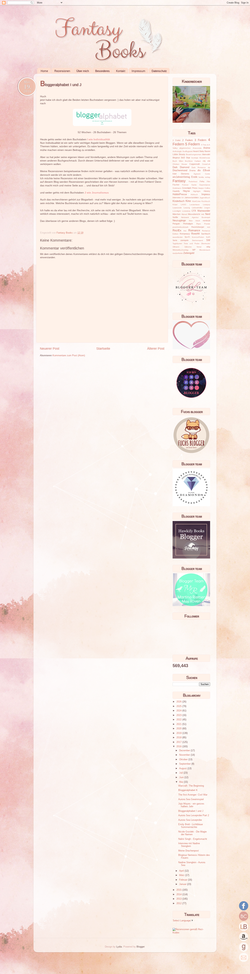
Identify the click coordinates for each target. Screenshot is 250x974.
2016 (179, 746)
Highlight (196, 191)
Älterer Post (155, 348)
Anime (206, 148)
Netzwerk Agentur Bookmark (195, 217)
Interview (177, 197)
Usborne (188, 247)
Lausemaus (194, 205)
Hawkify (176, 191)
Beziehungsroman (193, 154)
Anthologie (177, 151)
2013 (179, 899)
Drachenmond (180, 170)
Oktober (183, 759)
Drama (192, 170)
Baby (201, 151)
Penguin (176, 224)
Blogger (140, 946)
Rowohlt (195, 233)
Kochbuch (206, 201)
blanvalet (206, 154)
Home (44, 70)
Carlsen (198, 161)
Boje (188, 158)
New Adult (194, 221)
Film (208, 181)
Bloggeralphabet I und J (190, 811)
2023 (179, 715)
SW (208, 240)
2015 (179, 890)
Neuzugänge (179, 220)
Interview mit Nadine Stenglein (189, 844)
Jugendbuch (204, 198)
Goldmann (177, 188)
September (185, 764)
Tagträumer (177, 243)
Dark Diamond (181, 167)
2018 (179, 737)
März (182, 875)
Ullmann (176, 247)
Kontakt (120, 70)
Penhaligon (188, 224)
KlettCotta (196, 201)
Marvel (184, 214)
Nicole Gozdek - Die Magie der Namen (192, 833)
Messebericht (194, 214)
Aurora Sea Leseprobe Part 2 (193, 815)
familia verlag (204, 177)
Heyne (186, 191)
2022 (179, 719)
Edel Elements (181, 174)
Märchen (176, 214)
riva (184, 231)
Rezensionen (62, 70)
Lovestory (186, 211)
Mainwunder (203, 211)
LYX (194, 211)
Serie (175, 240)
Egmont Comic (202, 174)
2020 (179, 728)
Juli (181, 773)
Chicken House (180, 164)
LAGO (183, 205)
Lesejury (206, 205)
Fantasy (179, 181)
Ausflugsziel (187, 151)
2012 (179, 903)
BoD (183, 158)
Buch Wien (178, 161)
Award (196, 151)
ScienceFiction (198, 237)
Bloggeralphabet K (188, 790)
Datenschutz (159, 70)
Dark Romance (199, 167)
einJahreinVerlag (181, 177)
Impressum (138, 70)
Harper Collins (204, 188)
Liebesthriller (197, 208)
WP (193, 250)
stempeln (184, 240)
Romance (194, 230)
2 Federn (187, 140)
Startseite (103, 348)
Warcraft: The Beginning (191, 786)
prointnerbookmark (180, 227)
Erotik (194, 177)
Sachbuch (205, 234)
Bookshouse (204, 158)
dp (209, 167)
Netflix (175, 217)
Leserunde (177, 208)
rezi (208, 227)
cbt (208, 161)
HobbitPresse (180, 194)
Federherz (193, 181)
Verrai (199, 247)
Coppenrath (194, 164)
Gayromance (204, 185)
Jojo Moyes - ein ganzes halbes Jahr (191, 805)
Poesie (207, 224)
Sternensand (197, 240)
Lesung (187, 208)
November (185, 755)
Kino (188, 200)
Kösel (175, 205)
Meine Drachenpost (188, 850)
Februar (183, 880)
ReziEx (177, 230)
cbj (204, 161)
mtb (202, 214)
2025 (179, 706)
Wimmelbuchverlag (180, 250)
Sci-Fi (187, 237)
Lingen (207, 208)
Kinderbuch (178, 201)
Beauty (182, 154)
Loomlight (177, 211)
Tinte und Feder (191, 243)
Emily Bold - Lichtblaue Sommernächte (190, 825)
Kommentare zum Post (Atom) (69, 355)
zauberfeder (178, 253)
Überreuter (205, 243)
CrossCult (206, 164)
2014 (179, 894)
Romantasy (185, 234)
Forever (185, 185)
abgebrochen (185, 148)
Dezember (185, 750)
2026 (179, 701)
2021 (179, 724)
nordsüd (206, 220)
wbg (208, 247)
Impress (206, 194)
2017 (179, 742)
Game (194, 185)
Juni (181, 777)
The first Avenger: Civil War (192, 795)
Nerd (207, 214)
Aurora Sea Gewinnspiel (191, 799)
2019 (179, 733)
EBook (206, 170)
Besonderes (102, 70)
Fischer (176, 185)
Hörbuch (194, 194)
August (183, 768)
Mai (181, 782)
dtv (199, 170)
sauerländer (178, 237)
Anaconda (197, 148)
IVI (182, 198)
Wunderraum (204, 250)
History (207, 191)
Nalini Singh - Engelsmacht (192, 839)
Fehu (202, 181)
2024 (179, 710)
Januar (183, 884)
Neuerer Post (49, 348)
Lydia (119, 946)
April (182, 871)
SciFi (208, 237)
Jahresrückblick (191, 197)
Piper (198, 224)
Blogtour (176, 158)
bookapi (194, 158)
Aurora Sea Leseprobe (190, 820)
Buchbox (189, 161)
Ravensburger (197, 227)
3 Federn (200, 140)
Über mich (82, 70)
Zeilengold (188, 253)
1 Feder (177, 140)
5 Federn (192, 144)
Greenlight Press (189, 188)
